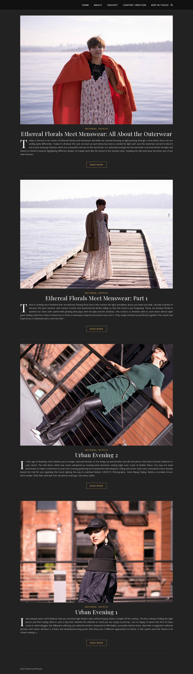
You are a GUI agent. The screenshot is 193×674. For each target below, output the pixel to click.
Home (85, 5)
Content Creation (134, 5)
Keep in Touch (160, 5)
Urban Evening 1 (96, 612)
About (98, 5)
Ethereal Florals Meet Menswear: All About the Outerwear (96, 133)
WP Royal (38, 669)
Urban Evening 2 (96, 455)
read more (96, 164)
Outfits (103, 129)
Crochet (112, 5)
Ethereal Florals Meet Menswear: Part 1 (96, 298)
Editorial (91, 129)
